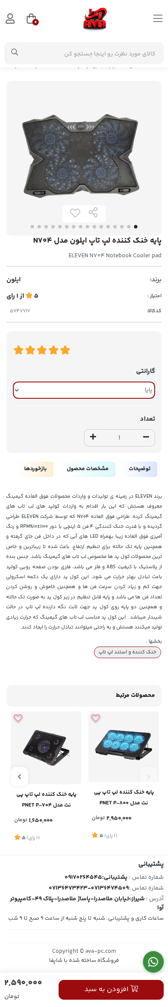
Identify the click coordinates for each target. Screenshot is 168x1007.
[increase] (93, 438)
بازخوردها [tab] (35, 469)
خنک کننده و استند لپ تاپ (127, 652)
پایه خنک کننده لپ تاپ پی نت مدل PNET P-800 (124, 797)
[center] (15, 53)
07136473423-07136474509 (89, 888)
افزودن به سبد (107, 989)
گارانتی (145, 371)
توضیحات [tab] (139, 469)
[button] (148, 776)
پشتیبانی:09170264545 (96, 877)
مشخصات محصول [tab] (88, 469)
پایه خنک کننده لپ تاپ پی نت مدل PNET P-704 (46, 800)
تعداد (147, 419)
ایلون (13, 280)
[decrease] (146, 438)
